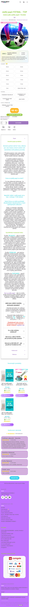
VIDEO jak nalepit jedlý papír (8, 537)
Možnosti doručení (5, 118)
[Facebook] (2, 497)
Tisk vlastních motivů (6, 535)
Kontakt (3, 507)
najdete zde (20, 325)
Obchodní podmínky (5, 517)
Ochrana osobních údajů (6, 519)
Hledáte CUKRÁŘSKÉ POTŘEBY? (8, 521)
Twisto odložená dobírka (7, 512)
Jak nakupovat (4, 516)
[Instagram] (6, 497)
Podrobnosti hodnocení (22, 19)
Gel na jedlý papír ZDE (6, 538)
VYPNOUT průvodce (23, 53)
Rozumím (20, 605)
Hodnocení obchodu (14, 430)
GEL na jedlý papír (5, 511)
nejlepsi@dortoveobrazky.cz (7, 493)
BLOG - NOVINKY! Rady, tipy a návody (10, 514)
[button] (6, 64)
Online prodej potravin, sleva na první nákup (14, 483)
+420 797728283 (5, 494)
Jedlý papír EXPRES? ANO (7, 533)
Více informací (14, 605)
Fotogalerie (4, 547)
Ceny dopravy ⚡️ (5, 509)
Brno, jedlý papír (5, 540)
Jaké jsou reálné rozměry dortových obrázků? (13, 304)
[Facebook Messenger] (9, 497)
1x (14, 18)
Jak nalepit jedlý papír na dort (8, 542)
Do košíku (19, 122)
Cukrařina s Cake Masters (7, 545)
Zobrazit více (14, 478)
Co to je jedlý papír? (5, 544)
